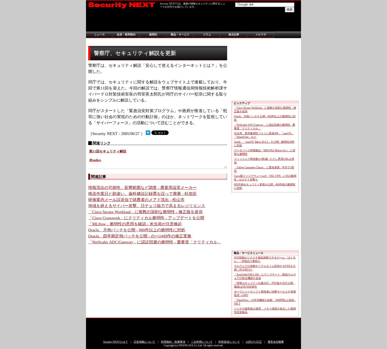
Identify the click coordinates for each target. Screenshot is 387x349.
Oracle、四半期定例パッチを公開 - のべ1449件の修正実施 (139, 236)
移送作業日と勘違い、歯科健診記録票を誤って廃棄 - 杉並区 (142, 193)
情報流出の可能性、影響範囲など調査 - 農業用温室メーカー (142, 187)
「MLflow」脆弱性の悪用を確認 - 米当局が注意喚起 (135, 224)
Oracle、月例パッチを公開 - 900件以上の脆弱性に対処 (136, 230)
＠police (95, 160)
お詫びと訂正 (254, 341)
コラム (207, 34)
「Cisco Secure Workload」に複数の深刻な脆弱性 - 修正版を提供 (145, 212)
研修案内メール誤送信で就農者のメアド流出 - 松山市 (136, 199)
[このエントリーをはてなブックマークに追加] (148, 133)
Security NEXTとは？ (115, 341)
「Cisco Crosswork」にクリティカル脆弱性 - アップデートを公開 (146, 218)
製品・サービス (180, 34)
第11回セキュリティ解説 (107, 151)
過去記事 (233, 34)
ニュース (99, 34)
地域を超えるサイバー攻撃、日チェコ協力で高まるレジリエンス (146, 206)
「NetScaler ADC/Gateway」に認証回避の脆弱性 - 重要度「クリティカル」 (154, 242)
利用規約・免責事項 (173, 341)
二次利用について (202, 341)
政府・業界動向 (126, 34)
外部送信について (229, 341)
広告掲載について (144, 341)
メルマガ (260, 34)
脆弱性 (153, 34)
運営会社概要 (276, 341)
